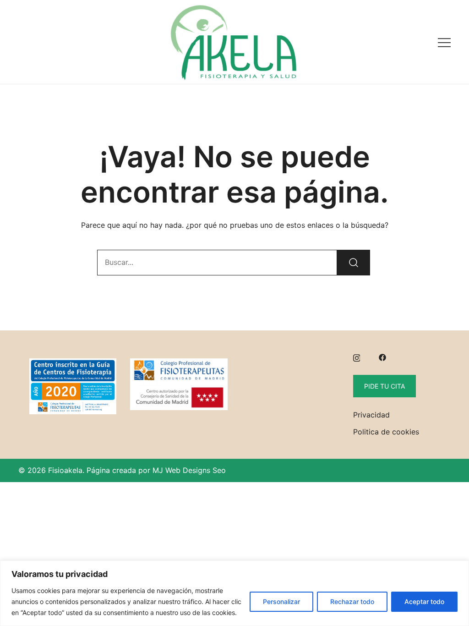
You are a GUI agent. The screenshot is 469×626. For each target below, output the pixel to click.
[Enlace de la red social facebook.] (382, 357)
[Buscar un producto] (24, 42)
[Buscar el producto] (353, 262)
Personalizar (281, 601)
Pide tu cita (384, 386)
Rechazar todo (352, 601)
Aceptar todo (424, 601)
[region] (234, 593)
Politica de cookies (386, 431)
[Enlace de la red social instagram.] (356, 357)
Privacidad (371, 414)
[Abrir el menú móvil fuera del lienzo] (444, 42)
